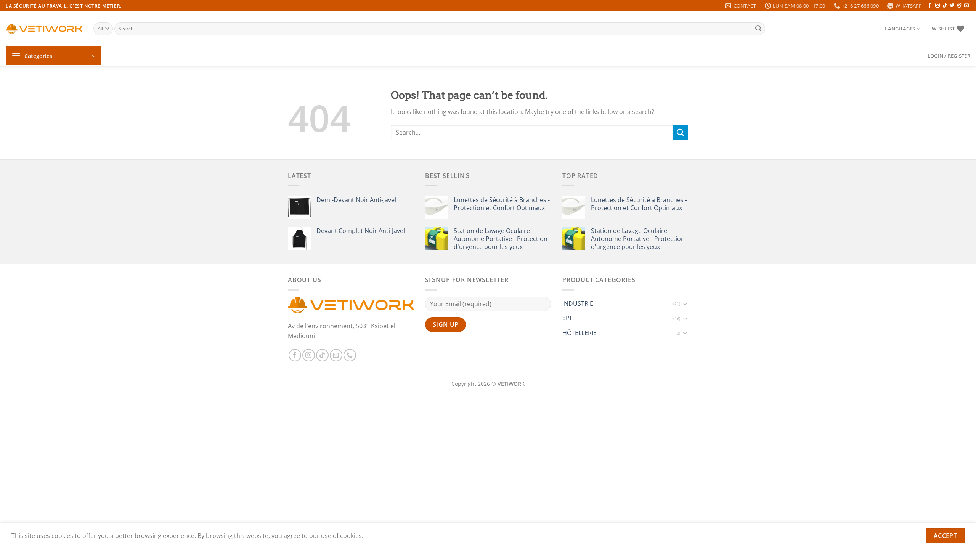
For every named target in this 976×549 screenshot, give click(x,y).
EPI (566, 318)
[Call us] (350, 355)
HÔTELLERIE (579, 333)
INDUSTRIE (577, 303)
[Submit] (758, 28)
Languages (900, 28)
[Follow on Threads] (959, 5)
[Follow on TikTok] (944, 5)
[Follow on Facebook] (930, 5)
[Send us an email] (966, 5)
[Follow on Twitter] (952, 5)
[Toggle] (685, 303)
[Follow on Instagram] (937, 5)
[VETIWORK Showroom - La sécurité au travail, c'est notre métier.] (44, 29)
